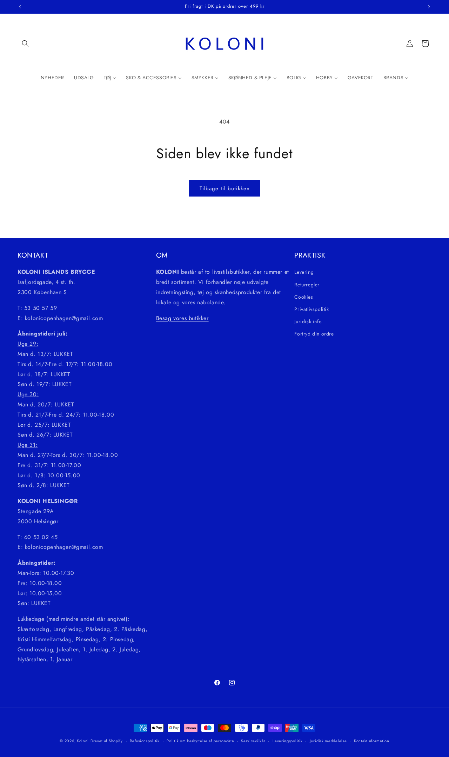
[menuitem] (52, 77)
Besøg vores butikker (182, 318)
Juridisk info (308, 321)
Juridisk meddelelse (328, 740)
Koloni (83, 741)
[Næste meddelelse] (429, 6)
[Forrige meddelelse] (20, 6)
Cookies (303, 296)
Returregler (307, 284)
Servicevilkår (253, 740)
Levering (304, 271)
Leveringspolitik (287, 740)
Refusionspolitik (144, 740)
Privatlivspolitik (311, 308)
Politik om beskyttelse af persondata (200, 740)
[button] (25, 43)
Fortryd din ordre (314, 333)
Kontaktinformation (371, 740)
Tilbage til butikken (225, 188)
